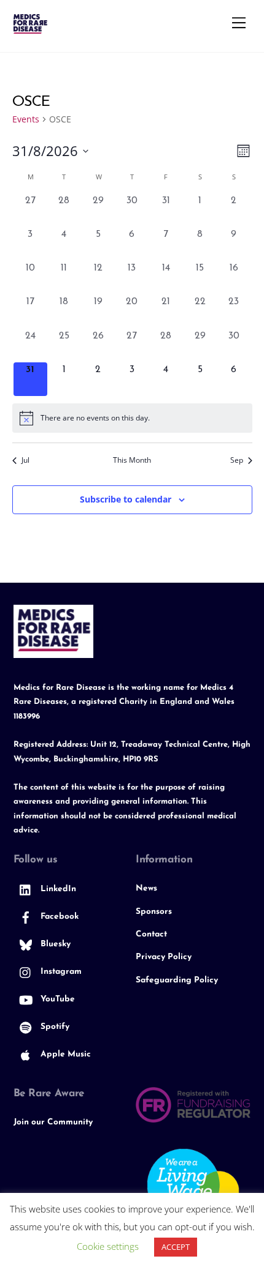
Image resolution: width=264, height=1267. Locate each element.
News (146, 888)
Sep (236, 460)
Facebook (58, 917)
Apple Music (64, 1054)
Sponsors (154, 912)
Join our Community (53, 1122)
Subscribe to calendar (125, 499)
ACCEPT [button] (175, 1246)
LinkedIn (57, 889)
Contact (151, 934)
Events (25, 119)
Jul (25, 460)
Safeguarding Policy (177, 980)
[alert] (132, 418)
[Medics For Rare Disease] (30, 28)
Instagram (60, 972)
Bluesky (54, 944)
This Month (132, 460)
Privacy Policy (164, 957)
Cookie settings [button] (108, 1246)
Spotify (53, 1027)
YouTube (56, 999)
